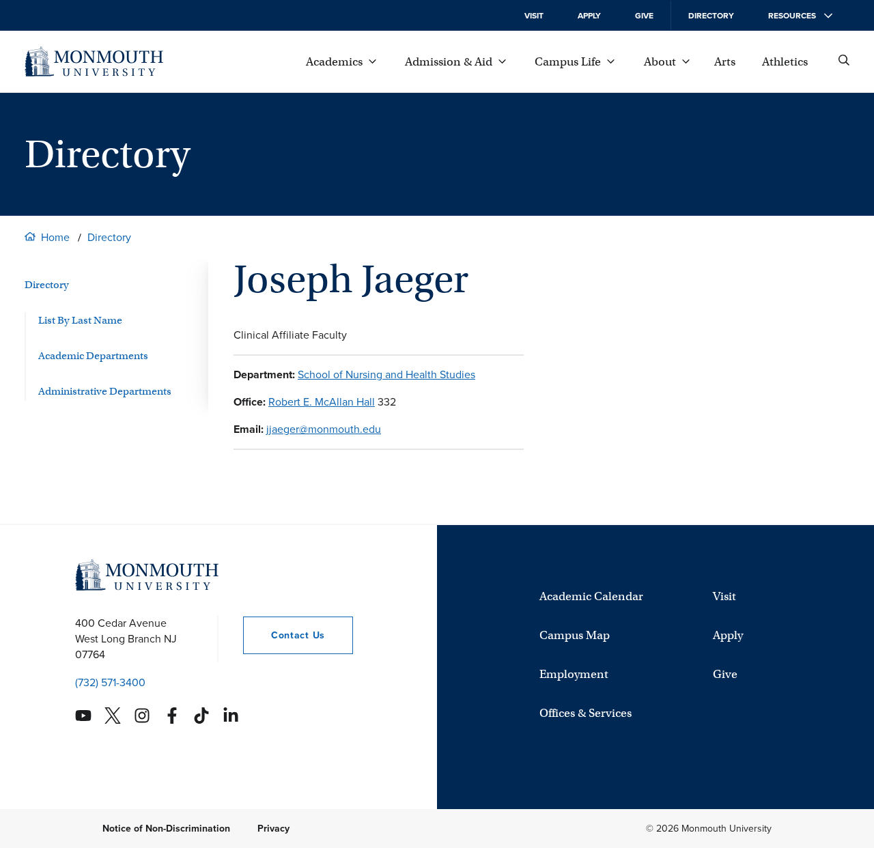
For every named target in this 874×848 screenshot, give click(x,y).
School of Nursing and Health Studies (386, 374)
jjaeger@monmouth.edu (323, 429)
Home (55, 237)
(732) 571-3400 (110, 682)
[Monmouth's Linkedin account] (231, 715)
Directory (711, 16)
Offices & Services (585, 713)
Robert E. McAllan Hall (321, 402)
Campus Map (574, 635)
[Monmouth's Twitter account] (112, 715)
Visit (534, 16)
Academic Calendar (591, 596)
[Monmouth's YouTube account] (83, 715)
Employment (573, 674)
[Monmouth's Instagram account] (142, 715)
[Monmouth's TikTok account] (201, 715)
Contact (284, 635)
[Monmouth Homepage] (94, 61)
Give (644, 16)
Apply (589, 16)
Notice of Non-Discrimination (166, 828)
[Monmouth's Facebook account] (172, 715)
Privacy (273, 828)
